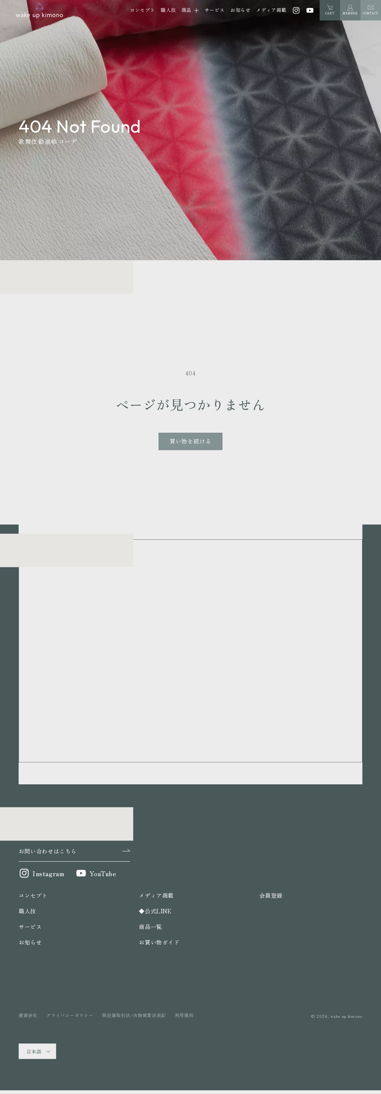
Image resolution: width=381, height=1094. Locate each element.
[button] (190, 10)
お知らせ (30, 942)
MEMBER (350, 13)
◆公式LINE (155, 911)
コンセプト (33, 895)
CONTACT (371, 13)
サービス (30, 926)
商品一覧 (150, 926)
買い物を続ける (190, 441)
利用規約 (184, 1015)
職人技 (27, 911)
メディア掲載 (156, 895)
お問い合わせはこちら (48, 851)
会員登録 (270, 895)
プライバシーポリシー (69, 1015)
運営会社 (28, 1015)
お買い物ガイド (159, 942)
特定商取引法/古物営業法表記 (134, 1015)
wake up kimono (346, 1016)
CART (329, 10)
